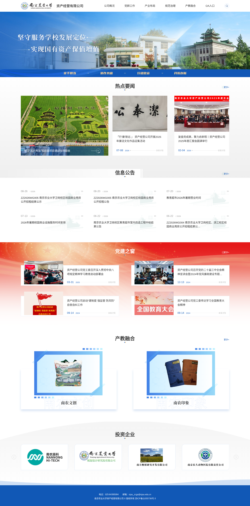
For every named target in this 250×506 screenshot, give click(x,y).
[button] (14, 457)
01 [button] (125, 62)
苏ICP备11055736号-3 (145, 498)
